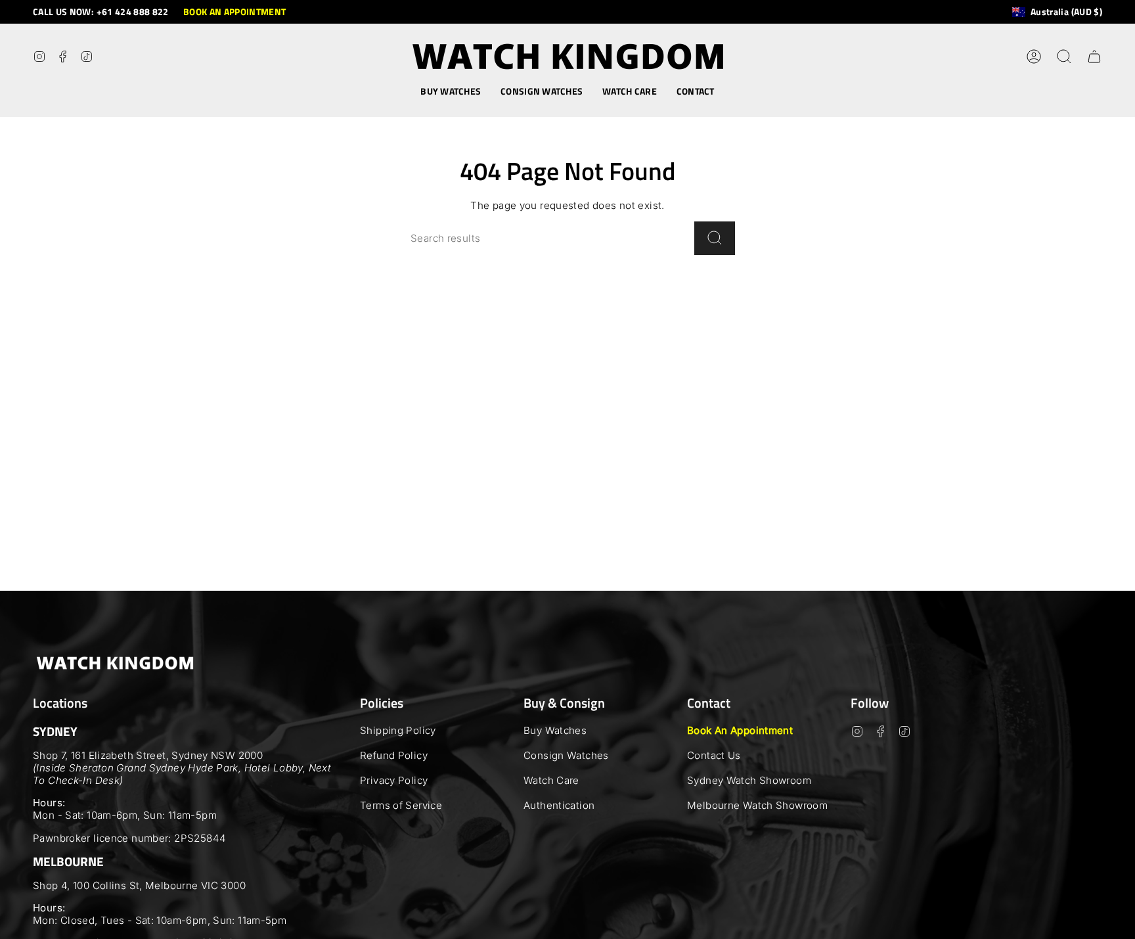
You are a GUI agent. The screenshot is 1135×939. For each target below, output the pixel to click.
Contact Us (714, 755)
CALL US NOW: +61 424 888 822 (101, 11)
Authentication (558, 805)
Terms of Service (401, 805)
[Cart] (1094, 56)
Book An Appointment (740, 730)
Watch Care (551, 780)
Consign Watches (566, 755)
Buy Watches (555, 730)
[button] (451, 91)
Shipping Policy (398, 730)
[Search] (714, 238)
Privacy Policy (394, 780)
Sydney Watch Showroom (749, 780)
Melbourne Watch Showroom (757, 805)
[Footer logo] (115, 663)
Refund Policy (394, 755)
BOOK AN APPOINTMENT (234, 11)
